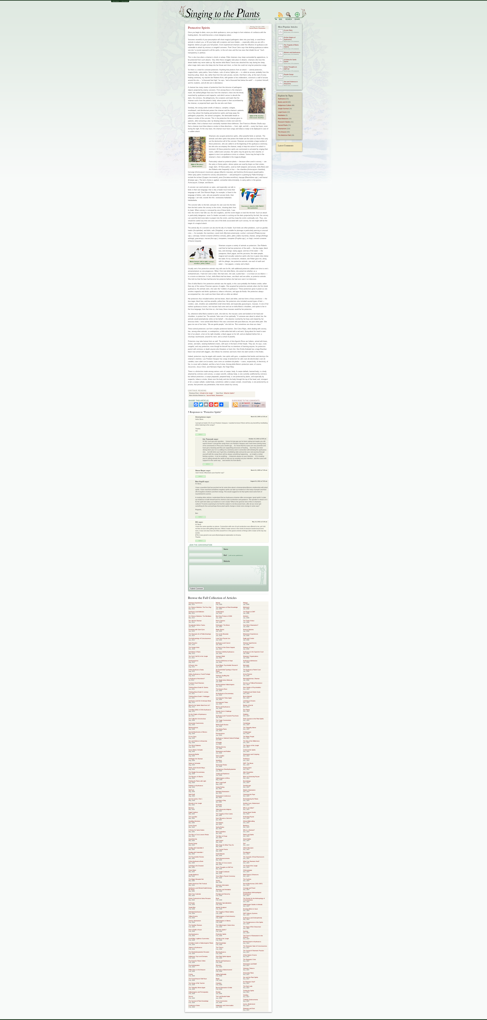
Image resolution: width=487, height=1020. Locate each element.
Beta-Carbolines (221, 831)
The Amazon (282, 132)
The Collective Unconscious (197, 718)
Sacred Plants (253, 28)
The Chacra (219, 947)
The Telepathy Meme (249, 727)
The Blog (124, 1)
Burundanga (247, 781)
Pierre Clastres (220, 620)
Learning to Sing (221, 800)
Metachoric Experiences (250, 634)
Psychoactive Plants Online (197, 961)
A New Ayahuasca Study (196, 669)
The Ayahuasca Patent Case (252, 669)
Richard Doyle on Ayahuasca (252, 941)
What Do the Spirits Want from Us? (199, 705)
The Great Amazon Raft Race (198, 978)
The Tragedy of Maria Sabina (225, 912)
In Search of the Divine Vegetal (225, 647)
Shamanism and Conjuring (251, 754)
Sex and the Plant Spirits (250, 977)
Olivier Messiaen (248, 848)
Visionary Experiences (195, 603)
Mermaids (246, 665)
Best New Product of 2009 (224, 616)
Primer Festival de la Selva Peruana (200, 898)
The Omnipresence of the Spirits (253, 922)
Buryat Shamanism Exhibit (224, 987)
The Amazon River (221, 689)
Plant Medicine (283, 119)
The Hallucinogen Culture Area (225, 925)
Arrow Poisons (247, 674)
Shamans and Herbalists (223, 889)
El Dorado (192, 903)
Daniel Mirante (220, 854)
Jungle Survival (283, 109)
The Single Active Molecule (224, 680)
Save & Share (299, 14)
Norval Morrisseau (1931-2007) (253, 883)
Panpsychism (247, 767)
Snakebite (219, 805)
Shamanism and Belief (250, 964)
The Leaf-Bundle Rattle (223, 996)
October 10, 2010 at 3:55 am (257, 438)
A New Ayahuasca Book (196, 861)
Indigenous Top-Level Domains (198, 956)
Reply (200, 434)
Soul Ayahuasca (193, 934)
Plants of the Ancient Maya (197, 767)
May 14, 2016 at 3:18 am (259, 521)
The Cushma (247, 879)
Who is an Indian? (248, 808)
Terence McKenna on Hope (224, 660)
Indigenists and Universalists (224, 1005)
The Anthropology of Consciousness (200, 638)
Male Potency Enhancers (251, 874)
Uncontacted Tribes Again (224, 698)
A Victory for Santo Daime (196, 830)
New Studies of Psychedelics (252, 687)
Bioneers (191, 808)
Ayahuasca (282, 99)
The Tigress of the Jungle (251, 745)
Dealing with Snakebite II (196, 848)
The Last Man (193, 816)
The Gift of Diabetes (195, 745)
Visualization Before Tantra (197, 625)
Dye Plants (246, 709)
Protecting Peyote (248, 816)
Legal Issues (282, 112)
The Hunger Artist (194, 647)
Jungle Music (220, 611)
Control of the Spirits (249, 750)
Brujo (217, 898)
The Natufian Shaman (195, 925)
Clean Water (192, 870)
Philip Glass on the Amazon (197, 969)
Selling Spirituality (221, 974)
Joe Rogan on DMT (249, 611)
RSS (280, 14)
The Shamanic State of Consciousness (255, 946)
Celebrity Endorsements (250, 999)
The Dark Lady (247, 986)
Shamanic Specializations (223, 903)
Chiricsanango (247, 870)
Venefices (219, 760)
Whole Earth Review (222, 724)
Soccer (191, 996)
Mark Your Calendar (195, 894)
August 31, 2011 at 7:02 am (258, 481)
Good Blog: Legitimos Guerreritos (199, 938)
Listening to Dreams (249, 701)
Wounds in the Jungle (195, 803)
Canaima (218, 983)
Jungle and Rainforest (222, 773)
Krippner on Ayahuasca (196, 785)
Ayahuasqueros (193, 660)
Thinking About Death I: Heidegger (199, 696)
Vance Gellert (220, 756)
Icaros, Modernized (249, 1004)
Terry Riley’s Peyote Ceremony (225, 876)
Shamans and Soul (249, 1008)
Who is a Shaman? (249, 830)
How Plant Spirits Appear (223, 956)
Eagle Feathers (193, 812)
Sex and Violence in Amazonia (198, 741)
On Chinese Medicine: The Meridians (200, 616)
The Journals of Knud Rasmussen (253, 857)
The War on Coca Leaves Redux (199, 834)
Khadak (218, 992)
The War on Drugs (221, 836)
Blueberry (246, 825)
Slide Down (289, 14)
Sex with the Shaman (195, 620)
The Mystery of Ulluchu (196, 776)
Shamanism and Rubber (223, 751)
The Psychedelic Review (196, 857)
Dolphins (245, 714)
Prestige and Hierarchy (223, 894)
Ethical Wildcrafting (249, 821)
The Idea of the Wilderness (251, 741)
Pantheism (246, 758)
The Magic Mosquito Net (196, 879)
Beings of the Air (248, 705)
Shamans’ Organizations (250, 656)
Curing (191, 974)
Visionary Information (222, 885)
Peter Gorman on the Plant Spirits (253, 718)
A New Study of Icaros (250, 955)
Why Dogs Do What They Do (225, 845)
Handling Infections (194, 821)
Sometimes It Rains (195, 652)
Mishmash (246, 607)
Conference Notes (194, 1005)
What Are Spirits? (229, 393)
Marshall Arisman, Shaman (251, 678)
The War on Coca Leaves (224, 863)
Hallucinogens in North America (225, 916)
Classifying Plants (221, 729)
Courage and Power (249, 888)
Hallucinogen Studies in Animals (252, 904)
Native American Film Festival (198, 883)
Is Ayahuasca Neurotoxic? (197, 678)
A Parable (219, 742)
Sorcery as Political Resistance (252, 683)
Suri (244, 843)
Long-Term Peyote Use (223, 638)
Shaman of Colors (248, 647)
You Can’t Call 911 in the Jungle (198, 656)
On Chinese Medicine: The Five (200, 607)
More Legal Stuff (221, 782)
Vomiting (245, 995)
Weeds (218, 603)
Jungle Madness (194, 874)
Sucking (245, 931)
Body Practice (193, 643)
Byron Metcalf (247, 696)
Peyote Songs (193, 843)
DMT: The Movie (248, 763)
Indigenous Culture (284, 105)
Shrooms (218, 965)
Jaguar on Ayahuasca (195, 947)
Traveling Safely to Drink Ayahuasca (200, 709)
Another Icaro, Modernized (251, 803)
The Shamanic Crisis (249, 959)
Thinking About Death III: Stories (198, 687)
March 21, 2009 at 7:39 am (259, 470)
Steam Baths (247, 839)
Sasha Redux (220, 827)
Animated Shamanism (222, 791)
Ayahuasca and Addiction (196, 611)
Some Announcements (223, 858)
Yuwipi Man (192, 907)
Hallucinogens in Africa (223, 778)
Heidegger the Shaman (196, 758)
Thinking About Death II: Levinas (198, 692)
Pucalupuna (246, 852)
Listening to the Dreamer (196, 866)
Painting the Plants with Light (197, 781)
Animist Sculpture (221, 907)
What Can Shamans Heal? (251, 861)
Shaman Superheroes (250, 643)
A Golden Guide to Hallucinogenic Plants (201, 943)
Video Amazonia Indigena (223, 809)
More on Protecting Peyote (251, 776)
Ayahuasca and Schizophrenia (252, 918)
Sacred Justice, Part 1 (195, 799)
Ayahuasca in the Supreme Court (253, 652)
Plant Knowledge (221, 943)
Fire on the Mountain (222, 634)
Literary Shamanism (195, 920)
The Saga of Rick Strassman (252, 927)
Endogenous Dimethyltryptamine (226, 769)
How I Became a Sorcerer (224, 818)
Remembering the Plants (250, 799)
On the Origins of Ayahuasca (197, 714)
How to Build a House (195, 929)
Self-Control (219, 840)
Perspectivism (220, 733)
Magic (218, 978)
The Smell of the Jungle (250, 866)
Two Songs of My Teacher (197, 983)
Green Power (193, 825)
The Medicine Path (284, 135)
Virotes (218, 880)
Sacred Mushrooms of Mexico (198, 732)
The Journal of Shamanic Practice (253, 950)
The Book (115, 1)
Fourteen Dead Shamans (196, 683)
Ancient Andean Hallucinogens (225, 684)
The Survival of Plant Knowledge (198, 1001)
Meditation (281, 115)
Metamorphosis (193, 727)
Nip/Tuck (191, 790)
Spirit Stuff (192, 794)
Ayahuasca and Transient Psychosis (227, 716)
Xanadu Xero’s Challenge (223, 711)
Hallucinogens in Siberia (223, 920)
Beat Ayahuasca (221, 952)
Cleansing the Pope (249, 794)
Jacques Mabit (220, 656)
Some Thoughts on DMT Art (224, 867)
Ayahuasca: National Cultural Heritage (227, 738)
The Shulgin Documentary (197, 772)
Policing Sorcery (221, 747)
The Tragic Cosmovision (223, 720)
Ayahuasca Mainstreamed (224, 969)
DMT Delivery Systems (250, 913)
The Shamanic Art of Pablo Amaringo (200, 634)
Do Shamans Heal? (249, 982)
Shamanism (261, 28)
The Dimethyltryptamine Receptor (199, 952)
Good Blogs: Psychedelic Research (227, 665)
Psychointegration (194, 965)
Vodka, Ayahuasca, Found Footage (199, 674)
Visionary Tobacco (249, 968)
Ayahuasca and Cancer (223, 643)
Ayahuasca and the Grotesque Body (200, 701)
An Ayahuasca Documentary (224, 693)
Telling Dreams (193, 916)
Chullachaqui (247, 732)
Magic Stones (220, 629)
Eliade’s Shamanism (249, 790)
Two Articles (219, 822)
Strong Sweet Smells (249, 812)
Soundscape (247, 785)
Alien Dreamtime (248, 772)
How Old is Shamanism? (250, 625)
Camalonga (246, 723)
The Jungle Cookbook (222, 871)
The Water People (248, 736)
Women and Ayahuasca (223, 961)
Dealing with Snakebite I (196, 852)
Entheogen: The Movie (223, 625)
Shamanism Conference (223, 796)
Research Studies (284, 122)
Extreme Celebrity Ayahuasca (225, 652)
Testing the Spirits (248, 990)
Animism (245, 616)
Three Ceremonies (221, 1001)
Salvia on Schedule (194, 763)
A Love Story (192, 736)
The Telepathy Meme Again (197, 987)
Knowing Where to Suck (250, 909)
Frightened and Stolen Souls (251, 692)
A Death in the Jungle (206, 393)
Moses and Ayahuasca (223, 707)
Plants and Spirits (248, 834)
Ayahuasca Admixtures (250, 660)
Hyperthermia (193, 839)
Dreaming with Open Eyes (197, 629)
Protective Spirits (199, 27)
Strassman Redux (221, 765)
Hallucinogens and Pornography (198, 992)
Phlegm (245, 603)
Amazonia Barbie (194, 754)
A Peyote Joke (193, 665)
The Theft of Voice (248, 620)
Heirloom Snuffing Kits (222, 675)
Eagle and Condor (248, 638)
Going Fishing (220, 787)
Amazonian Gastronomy (196, 723)
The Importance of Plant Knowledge (227, 607)
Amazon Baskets (248, 629)
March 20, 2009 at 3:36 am (259, 416)
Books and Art (283, 102)
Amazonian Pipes (248, 973)
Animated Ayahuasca (195, 912)
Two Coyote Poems (222, 849)
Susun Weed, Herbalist (196, 750)
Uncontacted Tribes (222, 702)
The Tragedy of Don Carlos (224, 814)
